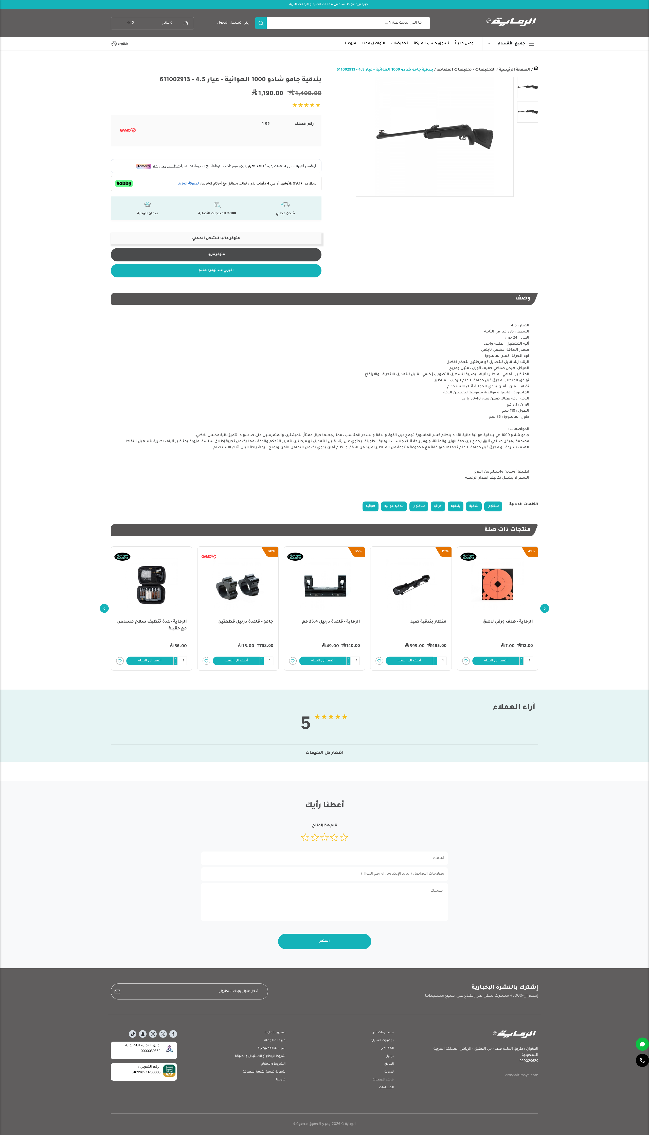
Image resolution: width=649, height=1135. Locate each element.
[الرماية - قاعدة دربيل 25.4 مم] (411, 584)
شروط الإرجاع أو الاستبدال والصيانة (260, 1056)
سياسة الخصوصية (271, 1048)
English (122, 43)
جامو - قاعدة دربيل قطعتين (332, 622)
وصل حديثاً (464, 44)
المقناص (387, 1048)
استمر (324, 941)
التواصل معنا (373, 44)
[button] (495, 661)
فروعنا (350, 44)
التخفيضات (485, 70)
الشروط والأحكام (273, 1064)
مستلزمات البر (383, 1032)
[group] (434, 136)
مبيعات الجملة (274, 1040)
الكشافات (386, 1088)
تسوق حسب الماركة (431, 44)
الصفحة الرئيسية (514, 70)
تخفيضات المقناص (454, 70)
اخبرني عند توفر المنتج (216, 270)
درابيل (390, 1056)
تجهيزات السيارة (382, 1040)
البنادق (389, 1064)
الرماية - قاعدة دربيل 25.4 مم (417, 622)
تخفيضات (399, 44)
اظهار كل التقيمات (324, 753)
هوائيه (370, 506)
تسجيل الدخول (229, 23)
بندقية (473, 506)
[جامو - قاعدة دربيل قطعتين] (324, 584)
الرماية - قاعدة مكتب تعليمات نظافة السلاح (157, 625)
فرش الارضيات (383, 1080)
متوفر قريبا (216, 254)
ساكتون (419, 506)
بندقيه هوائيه (394, 506)
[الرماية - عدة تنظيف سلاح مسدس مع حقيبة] (238, 584)
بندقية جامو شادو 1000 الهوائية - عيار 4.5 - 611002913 (385, 70)
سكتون (493, 506)
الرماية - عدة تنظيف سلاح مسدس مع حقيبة (238, 625)
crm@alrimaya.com (521, 1076)
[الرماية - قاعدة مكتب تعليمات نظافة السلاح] (151, 584)
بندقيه (455, 506)
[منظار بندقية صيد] (497, 584)
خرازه (438, 506)
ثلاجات (389, 1072)
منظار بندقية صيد (515, 622)
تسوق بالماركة (275, 1032)
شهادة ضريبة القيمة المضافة (264, 1072)
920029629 (528, 1061)
